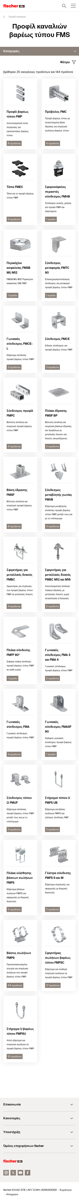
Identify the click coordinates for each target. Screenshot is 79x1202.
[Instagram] (6, 1172)
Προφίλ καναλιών (17, 16)
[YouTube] (20, 1172)
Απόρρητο (12, 1194)
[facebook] (27, 1172)
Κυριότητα (65, 1189)
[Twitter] (13, 1172)
